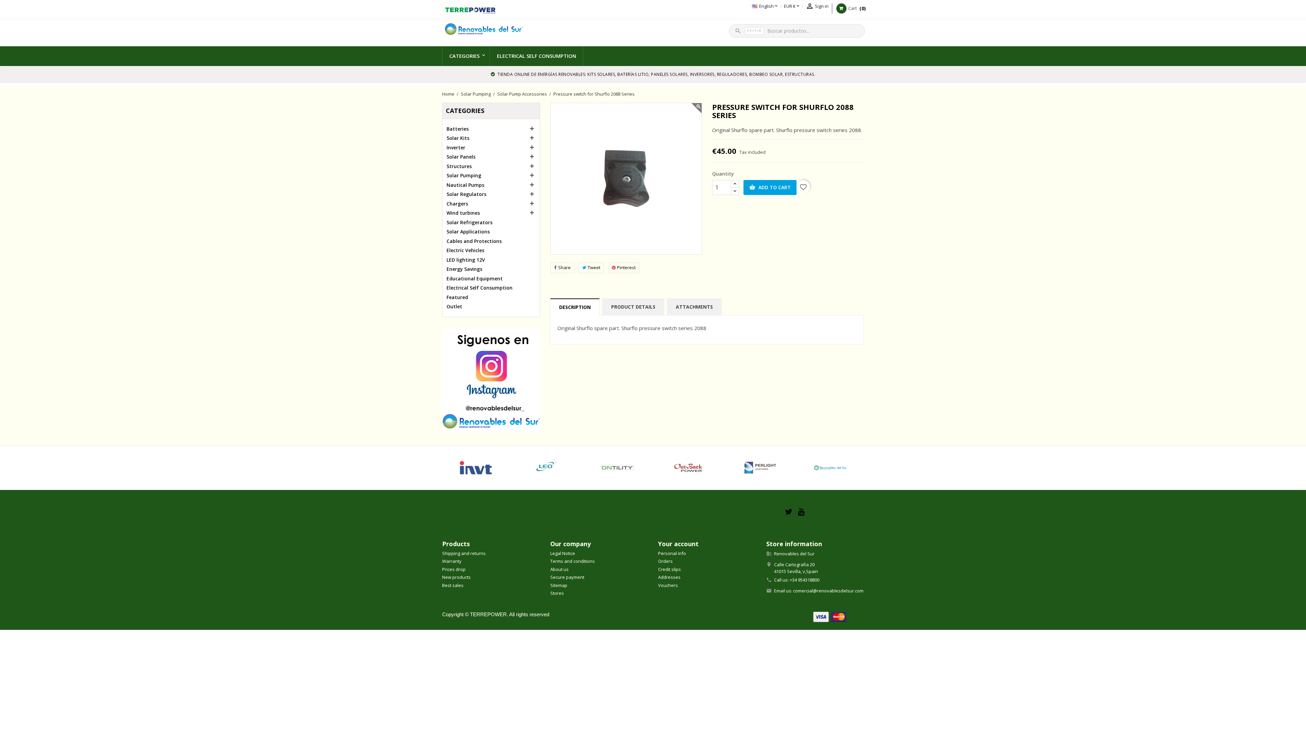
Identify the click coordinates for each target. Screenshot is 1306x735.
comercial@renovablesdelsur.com (828, 591)
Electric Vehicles (465, 250)
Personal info (672, 553)
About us (559, 569)
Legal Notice (562, 553)
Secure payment (567, 577)
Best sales (453, 585)
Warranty (452, 561)
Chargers (457, 203)
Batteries (458, 129)
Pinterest (626, 267)
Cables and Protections (474, 241)
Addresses (669, 577)
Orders (665, 561)
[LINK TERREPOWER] (470, 9)
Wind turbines (463, 213)
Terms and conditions (572, 561)
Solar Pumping (464, 175)
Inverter (456, 147)
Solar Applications (468, 231)
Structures (459, 166)
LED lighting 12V (466, 260)
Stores (557, 593)
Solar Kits (458, 138)
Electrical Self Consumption (536, 55)
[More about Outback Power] (688, 468)
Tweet (594, 267)
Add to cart (770, 187)
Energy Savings (464, 269)
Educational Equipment (475, 278)
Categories (464, 55)
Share (564, 267)
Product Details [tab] (633, 307)
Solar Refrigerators (469, 222)
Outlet (454, 306)
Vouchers (668, 585)
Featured (457, 297)
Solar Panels (461, 156)
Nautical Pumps (465, 185)
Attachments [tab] (694, 307)
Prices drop (454, 569)
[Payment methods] (830, 616)
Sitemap (558, 585)
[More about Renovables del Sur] (830, 468)
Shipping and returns (464, 553)
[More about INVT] (475, 468)
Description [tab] (575, 307)
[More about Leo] (546, 468)
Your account (678, 544)
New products (456, 577)
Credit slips (669, 569)
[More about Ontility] (617, 468)
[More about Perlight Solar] (759, 468)
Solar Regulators (466, 194)
